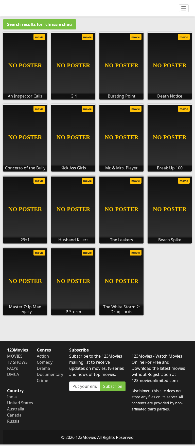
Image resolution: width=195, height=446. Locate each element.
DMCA (13, 374)
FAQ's (12, 368)
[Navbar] (184, 8)
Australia (15, 409)
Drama (43, 368)
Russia (13, 421)
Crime (42, 380)
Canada (14, 415)
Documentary (50, 374)
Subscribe (112, 386)
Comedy (44, 362)
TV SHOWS (17, 362)
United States (20, 403)
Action (43, 356)
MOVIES (15, 356)
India (12, 397)
